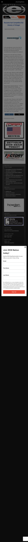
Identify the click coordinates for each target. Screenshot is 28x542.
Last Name (6, 275)
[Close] (25, 247)
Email (4, 261)
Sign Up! (14, 292)
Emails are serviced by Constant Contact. (12, 287)
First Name (6, 268)
